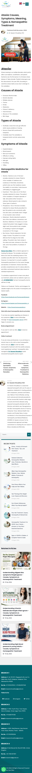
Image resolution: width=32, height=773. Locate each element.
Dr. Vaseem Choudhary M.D (16, 33)
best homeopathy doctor (16, 319)
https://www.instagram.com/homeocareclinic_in (15, 303)
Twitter (27, 699)
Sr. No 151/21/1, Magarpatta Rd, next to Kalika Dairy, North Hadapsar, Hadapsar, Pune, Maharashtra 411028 (15, 679)
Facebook (6, 699)
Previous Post (9, 367)
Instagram (17, 699)
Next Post (23, 368)
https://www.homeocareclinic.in (16, 307)
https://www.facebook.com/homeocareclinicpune (15, 297)
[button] (27, 4)
